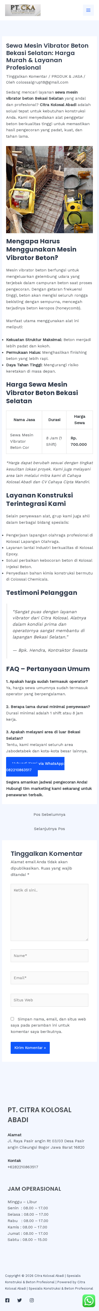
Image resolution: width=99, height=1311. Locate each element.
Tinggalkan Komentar (26, 76)
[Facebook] (7, 1300)
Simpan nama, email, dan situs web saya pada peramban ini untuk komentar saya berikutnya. (48, 1025)
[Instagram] (31, 1300)
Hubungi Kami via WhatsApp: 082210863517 (35, 766)
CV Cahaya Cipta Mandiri (65, 482)
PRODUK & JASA (67, 76)
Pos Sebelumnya (49, 814)
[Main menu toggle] (88, 10)
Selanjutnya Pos (49, 829)
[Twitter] (19, 1300)
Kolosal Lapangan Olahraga (32, 541)
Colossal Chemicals (29, 579)
